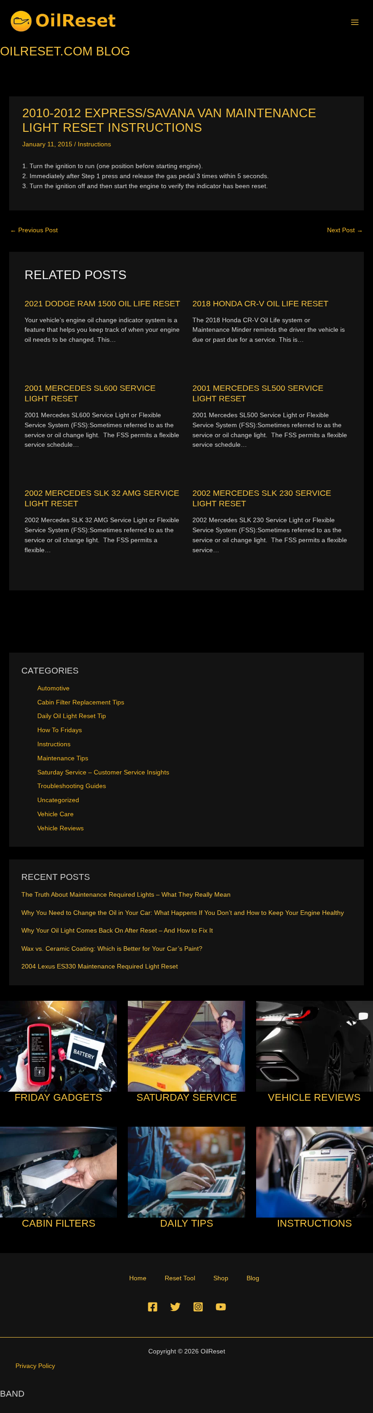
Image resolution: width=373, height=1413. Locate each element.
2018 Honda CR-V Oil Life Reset (260, 303)
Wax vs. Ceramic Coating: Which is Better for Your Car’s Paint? (111, 948)
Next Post (345, 230)
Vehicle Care (55, 814)
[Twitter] (175, 1307)
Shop (220, 1278)
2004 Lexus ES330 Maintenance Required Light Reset (99, 966)
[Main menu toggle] (355, 22)
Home (137, 1278)
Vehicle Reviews (60, 828)
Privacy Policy (35, 1366)
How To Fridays (59, 730)
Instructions (94, 144)
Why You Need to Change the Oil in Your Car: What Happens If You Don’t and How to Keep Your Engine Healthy (182, 912)
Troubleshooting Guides (71, 786)
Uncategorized (58, 800)
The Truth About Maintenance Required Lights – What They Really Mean (126, 894)
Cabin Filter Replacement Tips (80, 702)
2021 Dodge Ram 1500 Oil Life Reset (102, 303)
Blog (253, 1278)
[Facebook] (152, 1307)
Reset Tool (180, 1278)
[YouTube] (221, 1307)
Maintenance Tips (62, 758)
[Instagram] (198, 1307)
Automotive (53, 688)
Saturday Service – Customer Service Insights (103, 772)
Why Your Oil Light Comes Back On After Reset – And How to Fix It (117, 930)
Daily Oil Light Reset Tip (71, 716)
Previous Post (34, 230)
